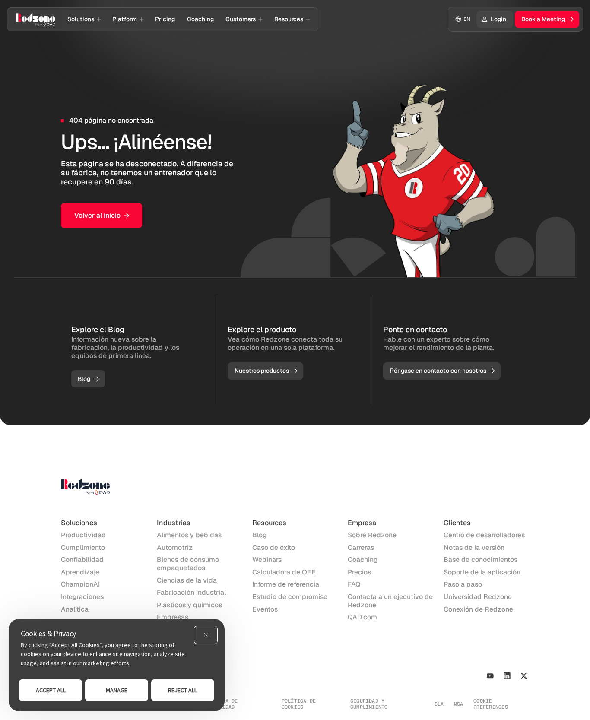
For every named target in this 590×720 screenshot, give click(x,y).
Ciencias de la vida (187, 581)
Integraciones (82, 597)
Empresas (172, 617)
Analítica (75, 610)
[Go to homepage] (35, 19)
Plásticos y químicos (189, 605)
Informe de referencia (285, 584)
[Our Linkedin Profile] (507, 676)
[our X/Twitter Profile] (524, 676)
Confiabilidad (82, 560)
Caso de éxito (273, 548)
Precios (359, 572)
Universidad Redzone (478, 597)
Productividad (83, 535)
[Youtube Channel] (490, 676)
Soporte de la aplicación (482, 572)
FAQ (354, 584)
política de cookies (299, 704)
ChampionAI (80, 584)
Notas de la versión (474, 548)
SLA (439, 704)
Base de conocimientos (480, 560)
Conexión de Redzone (478, 610)
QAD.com (362, 617)
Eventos (265, 610)
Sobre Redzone (372, 535)
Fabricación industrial (191, 593)
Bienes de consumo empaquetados (188, 564)
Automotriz (175, 548)
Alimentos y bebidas (189, 535)
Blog (259, 535)
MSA (458, 704)
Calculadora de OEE (284, 572)
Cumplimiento (83, 548)
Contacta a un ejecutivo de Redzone (390, 601)
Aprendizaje (80, 572)
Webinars (267, 560)
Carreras (361, 548)
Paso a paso (463, 584)
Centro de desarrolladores (484, 535)
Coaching (363, 560)
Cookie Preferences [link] (490, 704)
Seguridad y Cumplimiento (369, 704)
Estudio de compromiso (289, 597)
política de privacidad (220, 704)
